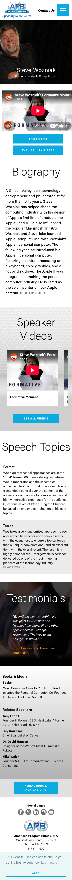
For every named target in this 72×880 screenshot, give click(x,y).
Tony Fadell (10, 715)
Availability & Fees (37, 150)
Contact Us (46, 10)
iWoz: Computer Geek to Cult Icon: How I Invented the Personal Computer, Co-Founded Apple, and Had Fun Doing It (34, 692)
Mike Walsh (10, 756)
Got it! (36, 872)
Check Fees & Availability (36, 788)
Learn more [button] (49, 862)
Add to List (38, 139)
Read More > (33, 292)
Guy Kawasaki (12, 730)
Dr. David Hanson (15, 741)
